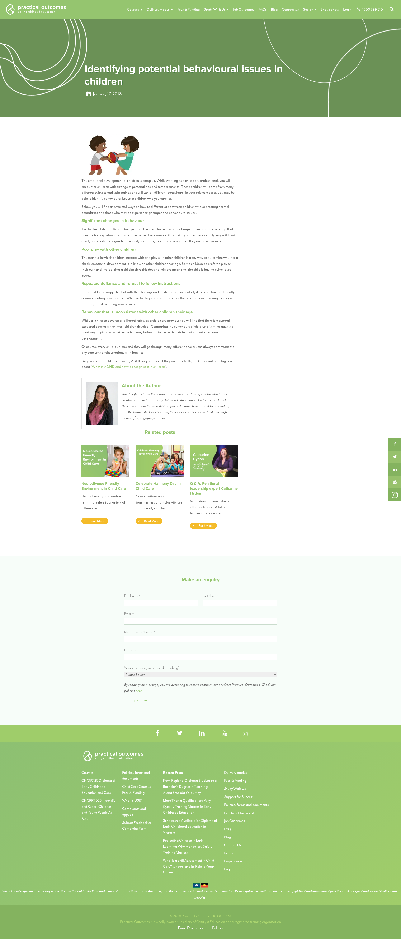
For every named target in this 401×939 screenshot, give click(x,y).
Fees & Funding (188, 9)
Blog (274, 9)
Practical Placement (239, 812)
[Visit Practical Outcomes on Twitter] (179, 733)
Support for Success (239, 796)
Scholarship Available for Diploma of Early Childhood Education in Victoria (190, 826)
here (139, 690)
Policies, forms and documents (246, 804)
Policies (217, 927)
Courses (133, 9)
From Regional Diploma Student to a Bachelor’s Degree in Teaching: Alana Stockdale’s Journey (190, 786)
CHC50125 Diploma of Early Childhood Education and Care (98, 786)
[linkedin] (394, 469)
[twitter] (394, 457)
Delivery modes (158, 9)
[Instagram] (394, 494)
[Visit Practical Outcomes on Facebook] (157, 733)
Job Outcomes (243, 9)
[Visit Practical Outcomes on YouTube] (224, 733)
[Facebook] (394, 444)
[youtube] (394, 482)
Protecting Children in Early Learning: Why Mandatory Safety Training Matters (187, 846)
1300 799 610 (372, 9)
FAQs (262, 9)
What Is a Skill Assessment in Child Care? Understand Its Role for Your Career (188, 866)
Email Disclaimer (190, 927)
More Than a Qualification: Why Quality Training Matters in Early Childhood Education (187, 806)
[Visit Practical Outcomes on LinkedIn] (201, 733)
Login (347, 9)
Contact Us (290, 9)
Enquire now (330, 9)
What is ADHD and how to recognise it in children (128, 366)
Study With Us (215, 9)
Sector (308, 9)
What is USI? (132, 800)
